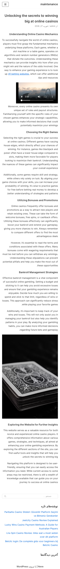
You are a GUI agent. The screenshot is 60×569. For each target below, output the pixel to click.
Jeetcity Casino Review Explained (40, 520)
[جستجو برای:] (30, 496)
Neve (40, 566)
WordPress (22, 566)
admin (52, 26)
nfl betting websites (18, 73)
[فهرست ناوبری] (5, 4)
